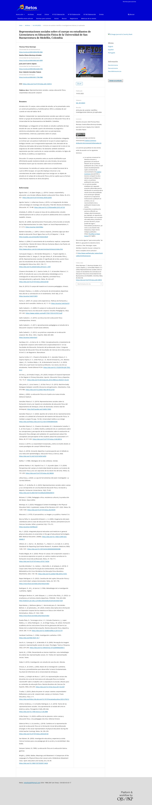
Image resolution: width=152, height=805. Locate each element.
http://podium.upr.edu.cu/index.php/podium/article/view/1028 (41, 601)
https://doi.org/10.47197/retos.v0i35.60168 (33, 282)
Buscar (64, 19)
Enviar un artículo (116, 81)
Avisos (56, 19)
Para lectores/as (113, 65)
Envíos (101, 14)
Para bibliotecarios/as (114, 71)
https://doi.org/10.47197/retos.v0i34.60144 (33, 734)
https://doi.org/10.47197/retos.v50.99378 (41, 510)
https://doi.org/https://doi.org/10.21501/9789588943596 (38, 422)
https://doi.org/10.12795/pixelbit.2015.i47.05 (49, 207)
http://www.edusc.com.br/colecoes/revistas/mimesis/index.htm (41, 249)
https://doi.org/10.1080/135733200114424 (33, 763)
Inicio (20, 25)
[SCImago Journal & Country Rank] (120, 34)
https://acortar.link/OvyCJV (60, 303)
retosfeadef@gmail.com (32, 783)
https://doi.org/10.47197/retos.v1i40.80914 (47, 439)
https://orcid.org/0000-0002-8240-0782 (31, 69)
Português (111, 53)
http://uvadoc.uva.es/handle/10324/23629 (33, 237)
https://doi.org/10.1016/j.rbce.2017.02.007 (50, 687)
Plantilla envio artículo (25, 19)
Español (111, 50)
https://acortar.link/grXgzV (28, 337)
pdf (80, 84)
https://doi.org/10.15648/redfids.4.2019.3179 (47, 631)
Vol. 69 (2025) (37, 25)
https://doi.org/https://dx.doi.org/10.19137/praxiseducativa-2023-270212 (44, 699)
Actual (39, 14)
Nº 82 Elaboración (58, 14)
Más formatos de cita (84, 284)
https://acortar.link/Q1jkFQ (28, 296)
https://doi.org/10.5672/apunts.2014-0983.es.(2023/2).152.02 (48, 380)
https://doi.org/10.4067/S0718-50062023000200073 (36, 493)
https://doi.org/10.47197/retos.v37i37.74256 (34, 561)
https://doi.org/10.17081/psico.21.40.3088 (33, 712)
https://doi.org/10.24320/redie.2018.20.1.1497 (35, 267)
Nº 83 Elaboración (74, 14)
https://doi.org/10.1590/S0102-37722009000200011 (47, 648)
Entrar (47, 14)
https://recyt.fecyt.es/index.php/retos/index (34, 584)
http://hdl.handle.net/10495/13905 (39, 409)
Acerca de (19, 14)
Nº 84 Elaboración (90, 14)
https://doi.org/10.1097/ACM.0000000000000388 (43, 549)
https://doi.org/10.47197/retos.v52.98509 (40, 473)
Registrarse (74, 19)
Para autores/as (113, 68)
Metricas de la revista (88, 19)
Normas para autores (43, 19)
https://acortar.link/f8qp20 (28, 527)
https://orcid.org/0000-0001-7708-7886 (31, 77)
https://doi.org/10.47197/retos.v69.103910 (37, 84)
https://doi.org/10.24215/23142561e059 (32, 456)
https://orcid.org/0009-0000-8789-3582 (31, 52)
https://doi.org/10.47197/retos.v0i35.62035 (37, 198)
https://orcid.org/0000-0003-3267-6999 (31, 60)
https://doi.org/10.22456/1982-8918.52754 (40, 390)
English (110, 46)
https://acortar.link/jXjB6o (34, 227)
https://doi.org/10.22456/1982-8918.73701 (52, 574)
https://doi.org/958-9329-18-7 (29, 638)
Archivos (31, 14)
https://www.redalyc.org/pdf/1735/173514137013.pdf (44, 313)
